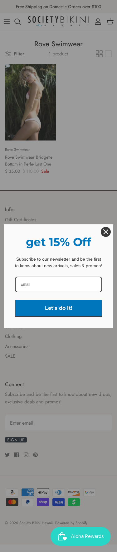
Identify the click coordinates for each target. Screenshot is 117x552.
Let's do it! (58, 308)
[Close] (105, 231)
